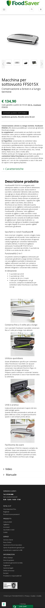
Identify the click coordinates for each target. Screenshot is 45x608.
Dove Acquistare (8, 560)
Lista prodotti (7, 522)
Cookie (33, 596)
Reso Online (7, 542)
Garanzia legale (8, 568)
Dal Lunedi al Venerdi (10, 497)
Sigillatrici (6, 524)
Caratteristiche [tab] (14, 169)
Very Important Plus (9, 509)
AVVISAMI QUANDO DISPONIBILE (15, 113)
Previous (3, 64)
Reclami (5, 573)
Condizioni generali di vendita (12, 563)
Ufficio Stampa (8, 558)
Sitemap (23, 604)
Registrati (6, 512)
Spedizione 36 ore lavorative (12, 545)
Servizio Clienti (8, 540)
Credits (39, 596)
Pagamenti (6, 565)
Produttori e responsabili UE (12, 576)
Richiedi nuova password (11, 514)
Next (41, 64)
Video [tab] (8, 469)
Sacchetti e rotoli (8, 530)
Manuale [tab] (10, 474)
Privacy (27, 596)
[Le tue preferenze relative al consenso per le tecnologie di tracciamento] (4, 604)
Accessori (6, 527)
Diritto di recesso (8, 571)
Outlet (5, 532)
